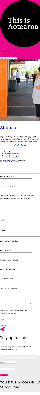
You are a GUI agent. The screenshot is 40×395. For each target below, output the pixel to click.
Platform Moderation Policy (12, 157)
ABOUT (6, 51)
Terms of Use (8, 152)
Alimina (8, 127)
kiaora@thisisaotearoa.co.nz (8, 160)
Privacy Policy (8, 155)
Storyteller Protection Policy (12, 153)
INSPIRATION (8, 53)
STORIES (7, 50)
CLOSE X (3, 230)
